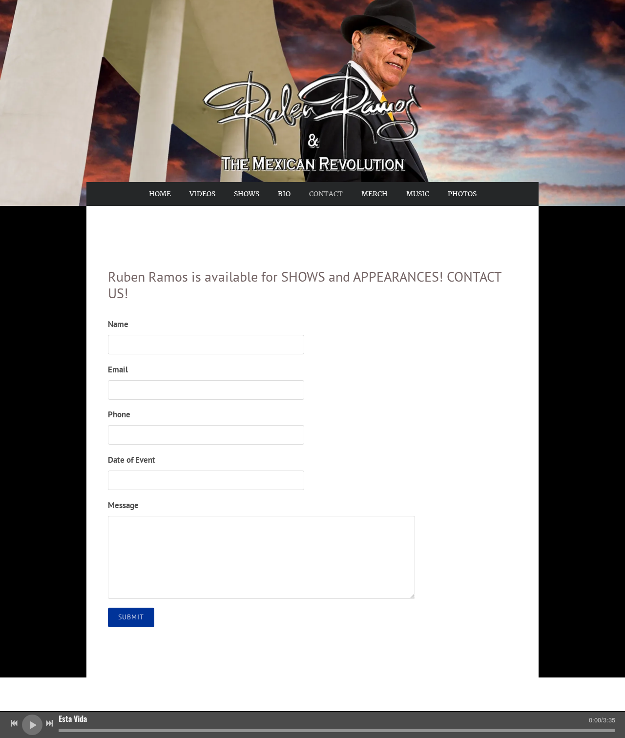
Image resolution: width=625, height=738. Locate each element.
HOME (160, 193)
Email (118, 369)
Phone (119, 414)
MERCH (374, 193)
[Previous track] (14, 723)
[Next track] (49, 723)
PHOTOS (462, 193)
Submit (131, 617)
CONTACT (326, 193)
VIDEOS (202, 193)
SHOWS (246, 193)
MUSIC (417, 193)
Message (123, 505)
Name (118, 324)
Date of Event (131, 459)
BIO (284, 193)
